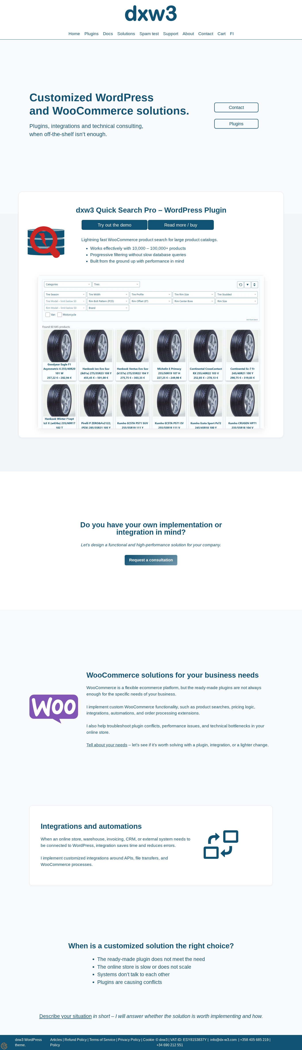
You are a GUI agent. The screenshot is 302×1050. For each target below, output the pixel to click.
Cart (222, 33)
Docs (108, 33)
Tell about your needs (106, 745)
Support (170, 33)
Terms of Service (102, 1040)
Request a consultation (151, 560)
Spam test (149, 33)
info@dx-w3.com (223, 1040)
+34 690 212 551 (170, 1045)
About (188, 33)
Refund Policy (76, 1040)
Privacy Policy (129, 1040)
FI (232, 33)
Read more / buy (180, 225)
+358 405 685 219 (254, 1040)
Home (74, 33)
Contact (205, 33)
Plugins (91, 33)
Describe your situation (65, 1016)
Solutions (126, 33)
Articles (56, 1040)
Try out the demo (114, 225)
